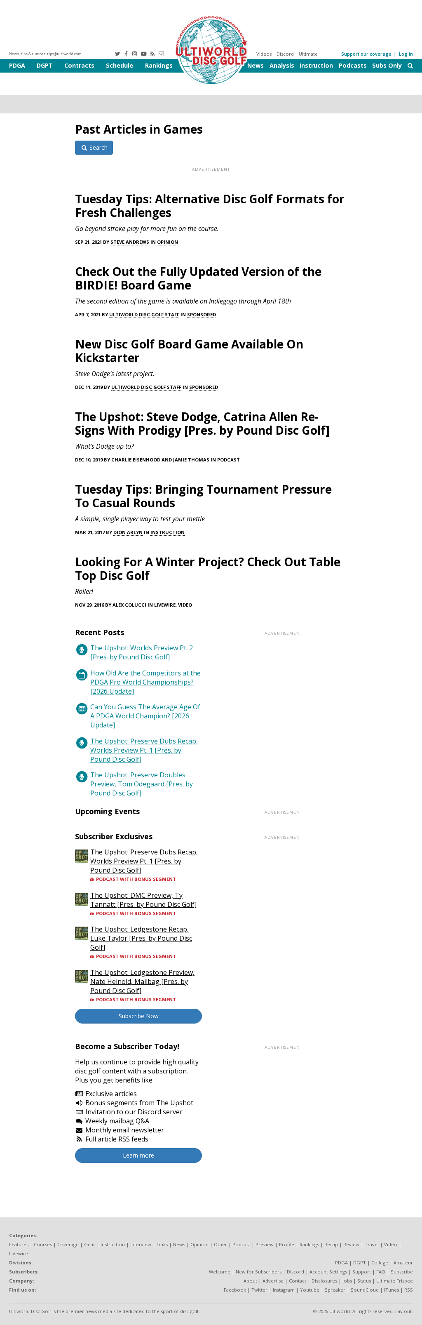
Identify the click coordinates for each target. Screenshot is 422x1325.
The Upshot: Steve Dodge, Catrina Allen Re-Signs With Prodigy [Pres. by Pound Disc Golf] (202, 423)
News (255, 65)
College (379, 1262)
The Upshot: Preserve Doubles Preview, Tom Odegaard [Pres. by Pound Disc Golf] (141, 784)
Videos (264, 54)
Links (162, 1244)
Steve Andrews (129, 242)
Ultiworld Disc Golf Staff (144, 314)
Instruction (316, 65)
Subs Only (387, 65)
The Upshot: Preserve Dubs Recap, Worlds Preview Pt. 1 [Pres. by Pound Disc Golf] (144, 750)
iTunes (391, 1290)
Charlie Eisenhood (135, 460)
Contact (297, 1281)
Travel (372, 1244)
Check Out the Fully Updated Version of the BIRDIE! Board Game (198, 278)
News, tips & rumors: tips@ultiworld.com (45, 53)
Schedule (119, 65)
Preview (265, 1244)
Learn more (138, 1155)
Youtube (309, 1290)
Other (220, 1244)
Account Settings (328, 1272)
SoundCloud (365, 1290)
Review (351, 1244)
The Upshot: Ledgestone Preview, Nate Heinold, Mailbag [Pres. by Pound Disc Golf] (142, 981)
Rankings (159, 65)
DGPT (45, 65)
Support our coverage (366, 54)
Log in (406, 54)
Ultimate (308, 54)
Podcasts (353, 65)
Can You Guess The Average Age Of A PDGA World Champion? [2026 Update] (145, 716)
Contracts (79, 65)
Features (18, 1244)
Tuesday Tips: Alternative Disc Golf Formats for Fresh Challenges (210, 205)
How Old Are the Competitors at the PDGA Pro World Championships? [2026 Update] (145, 682)
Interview (140, 1244)
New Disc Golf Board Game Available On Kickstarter (189, 350)
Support (361, 1272)
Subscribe (402, 1272)
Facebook (235, 1290)
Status (364, 1281)
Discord (285, 54)
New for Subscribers (258, 1272)
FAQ (380, 1272)
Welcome (219, 1272)
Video (185, 605)
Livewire (165, 605)
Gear (89, 1244)
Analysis (282, 65)
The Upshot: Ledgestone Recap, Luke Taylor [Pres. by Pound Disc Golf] (141, 938)
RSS (408, 1290)
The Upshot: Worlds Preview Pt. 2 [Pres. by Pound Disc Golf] (141, 652)
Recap (331, 1244)
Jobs (347, 1281)
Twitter (259, 1290)
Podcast (228, 460)
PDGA (17, 65)
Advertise (273, 1281)
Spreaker (335, 1290)
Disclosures (324, 1281)
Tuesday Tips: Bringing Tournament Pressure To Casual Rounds (203, 496)
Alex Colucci (129, 605)
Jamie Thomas (191, 460)
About (250, 1281)
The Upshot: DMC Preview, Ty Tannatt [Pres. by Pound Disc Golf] (143, 900)
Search (98, 147)
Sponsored (201, 314)
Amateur (403, 1262)
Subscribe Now (139, 1016)
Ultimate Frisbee (394, 1281)
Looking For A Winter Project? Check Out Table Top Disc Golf (207, 568)
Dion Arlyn (128, 532)
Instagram (284, 1290)
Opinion (167, 242)
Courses (43, 1244)
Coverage (68, 1244)
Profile (286, 1244)
